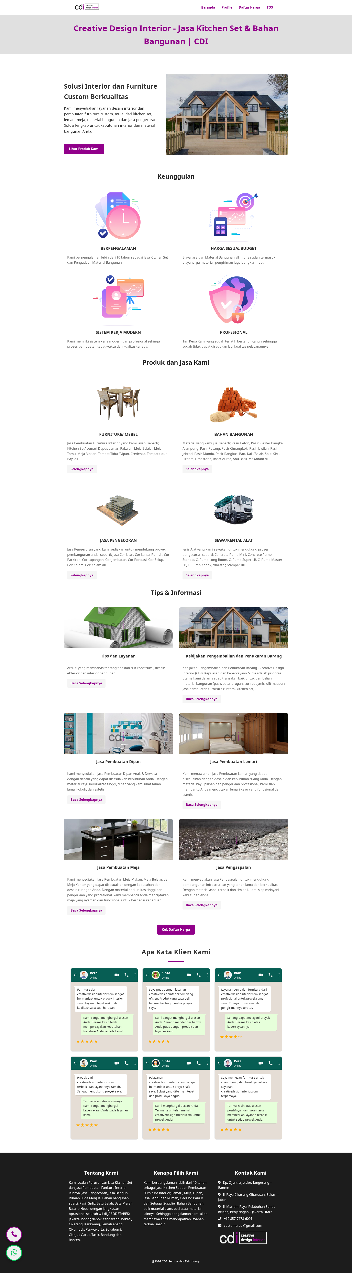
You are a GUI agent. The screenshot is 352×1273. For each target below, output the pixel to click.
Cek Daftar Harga (176, 929)
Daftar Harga (249, 7)
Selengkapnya (82, 469)
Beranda (208, 7)
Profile (227, 7)
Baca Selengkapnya (86, 683)
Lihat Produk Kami (84, 148)
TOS (270, 7)
